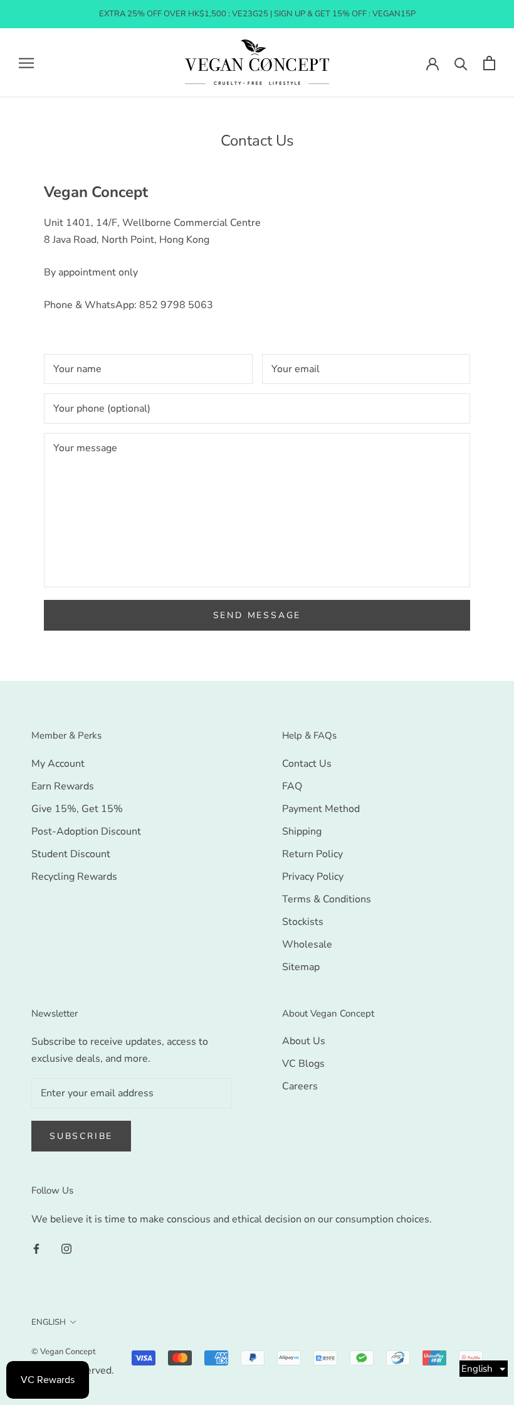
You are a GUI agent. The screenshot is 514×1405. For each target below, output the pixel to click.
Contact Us (307, 764)
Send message (257, 615)
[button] (483, 1368)
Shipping (302, 831)
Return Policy (312, 854)
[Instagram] (66, 1248)
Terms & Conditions (326, 899)
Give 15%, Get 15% (77, 809)
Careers (300, 1086)
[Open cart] (489, 63)
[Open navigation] (26, 62)
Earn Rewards (62, 786)
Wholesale (307, 944)
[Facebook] (36, 1248)
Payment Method (321, 809)
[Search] (461, 63)
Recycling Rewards (74, 877)
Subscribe (81, 1136)
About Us (303, 1041)
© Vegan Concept (63, 1351)
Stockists (302, 922)
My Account (58, 764)
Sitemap (301, 967)
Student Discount (70, 854)
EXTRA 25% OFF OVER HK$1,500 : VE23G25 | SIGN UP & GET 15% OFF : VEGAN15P (257, 13)
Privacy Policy (313, 877)
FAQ (292, 786)
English (48, 1322)
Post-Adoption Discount (86, 831)
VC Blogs (303, 1064)
